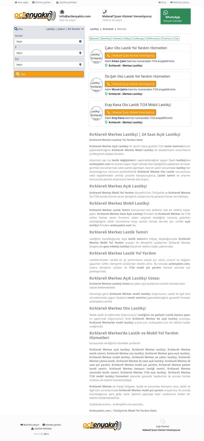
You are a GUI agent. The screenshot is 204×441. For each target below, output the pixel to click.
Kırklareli (108, 29)
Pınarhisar (166, 38)
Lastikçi (94, 29)
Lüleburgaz (138, 38)
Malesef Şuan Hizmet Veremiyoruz (133, 55)
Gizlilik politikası (68, 2)
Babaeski (94, 38)
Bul (23, 74)
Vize (176, 38)
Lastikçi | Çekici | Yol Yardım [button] (63, 29)
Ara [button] (20, 29)
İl (15, 47)
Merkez (117, 38)
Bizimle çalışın (31, 424)
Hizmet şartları (42, 2)
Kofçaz (127, 38)
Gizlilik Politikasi (43, 428)
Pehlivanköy (153, 38)
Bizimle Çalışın (181, 2)
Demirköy (106, 38)
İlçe (17, 58)
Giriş (163, 2)
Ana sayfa (22, 2)
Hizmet (18, 35)
